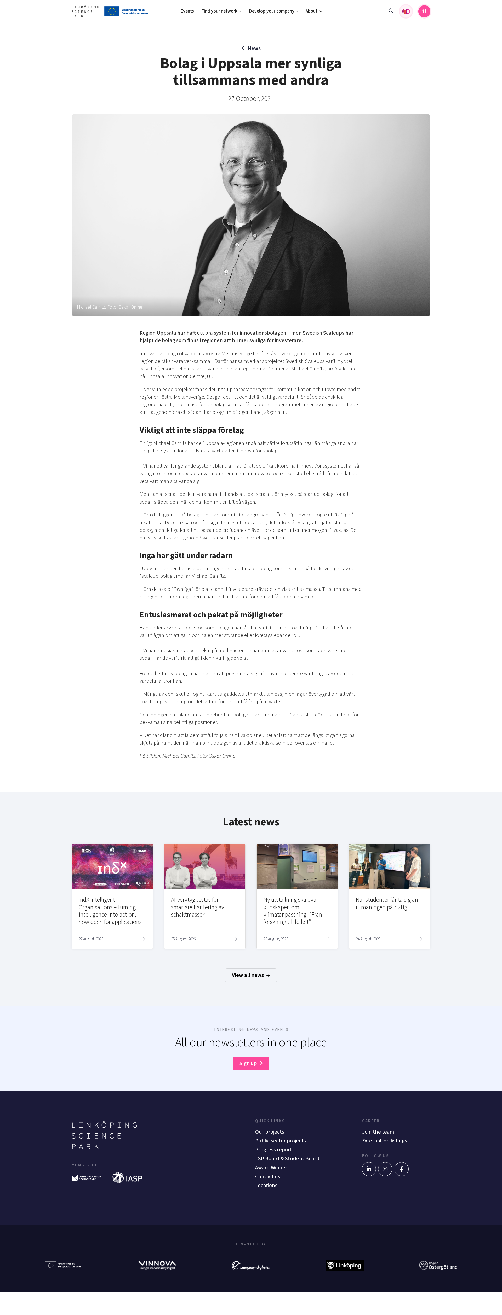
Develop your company (271, 11)
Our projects (269, 1132)
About (311, 11)
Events (187, 11)
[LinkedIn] (369, 1169)
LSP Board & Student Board (287, 1158)
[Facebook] (401, 1169)
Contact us (267, 1176)
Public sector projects (280, 1141)
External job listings (384, 1141)
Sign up (248, 1063)
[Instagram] (385, 1169)
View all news (248, 975)
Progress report (273, 1149)
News (254, 48)
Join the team (378, 1132)
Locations (266, 1185)
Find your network (219, 11)
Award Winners (272, 1167)
